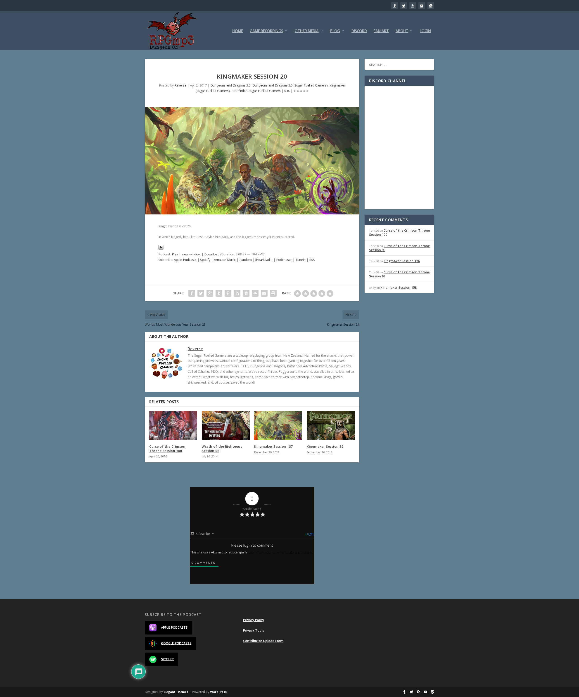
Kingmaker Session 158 (398, 287)
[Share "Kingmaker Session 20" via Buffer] (246, 293)
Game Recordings (266, 31)
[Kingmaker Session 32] (331, 425)
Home (237, 31)
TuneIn (300, 259)
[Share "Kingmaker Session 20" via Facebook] (191, 293)
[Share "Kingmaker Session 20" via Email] (264, 293)
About (402, 31)
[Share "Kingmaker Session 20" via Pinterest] (228, 293)
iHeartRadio (264, 259)
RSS (312, 259)
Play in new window (186, 254)
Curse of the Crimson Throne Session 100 (399, 232)
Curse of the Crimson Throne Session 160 (167, 448)
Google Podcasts (176, 643)
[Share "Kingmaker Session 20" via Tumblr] (218, 293)
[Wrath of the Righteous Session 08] (226, 425)
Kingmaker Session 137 (273, 446)
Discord (359, 31)
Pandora (245, 259)
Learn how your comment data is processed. (281, 552)
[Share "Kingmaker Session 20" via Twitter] (200, 293)
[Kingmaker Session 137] (278, 425)
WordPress (218, 692)
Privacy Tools (253, 630)
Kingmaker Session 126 (402, 261)
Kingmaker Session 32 (325, 446)
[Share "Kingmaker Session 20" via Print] (273, 293)
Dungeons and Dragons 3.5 (230, 85)
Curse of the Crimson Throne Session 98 (399, 274)
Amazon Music (225, 259)
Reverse (180, 85)
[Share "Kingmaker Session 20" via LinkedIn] (237, 293)
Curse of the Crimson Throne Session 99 (399, 248)
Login (425, 31)
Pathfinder (239, 91)
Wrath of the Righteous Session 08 (222, 448)
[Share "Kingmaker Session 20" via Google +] (209, 293)
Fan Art (381, 31)
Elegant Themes (176, 692)
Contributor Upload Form (263, 641)
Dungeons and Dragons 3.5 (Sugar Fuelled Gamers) (290, 85)
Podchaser (284, 259)
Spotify (205, 259)
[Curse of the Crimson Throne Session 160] (173, 425)
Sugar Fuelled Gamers (265, 91)
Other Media (307, 31)
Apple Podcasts (185, 259)
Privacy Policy (253, 620)
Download (211, 254)
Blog (335, 31)
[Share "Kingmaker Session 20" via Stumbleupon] (255, 293)
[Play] (161, 249)
